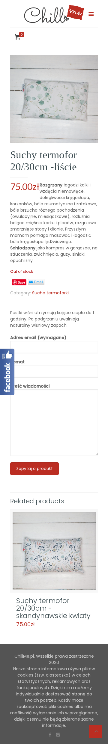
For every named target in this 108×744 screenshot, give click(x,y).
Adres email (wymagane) (38, 338)
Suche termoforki (50, 293)
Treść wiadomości (30, 386)
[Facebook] (50, 734)
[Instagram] (58, 734)
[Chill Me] (54, 13)
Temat (17, 362)
